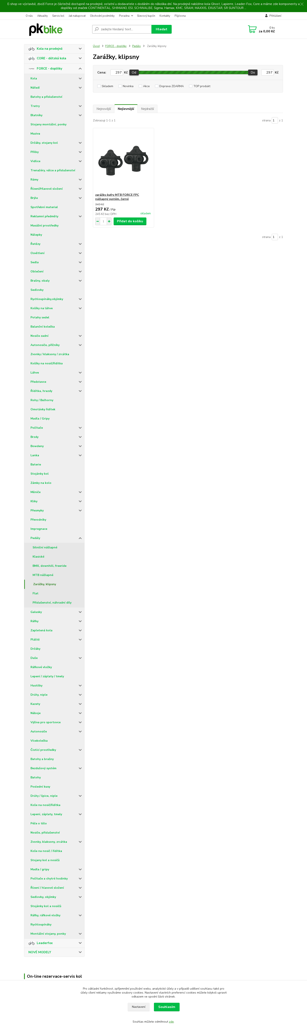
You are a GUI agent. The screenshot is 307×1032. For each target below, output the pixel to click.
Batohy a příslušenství (46, 97)
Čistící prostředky (43, 750)
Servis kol (58, 16)
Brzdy (34, 437)
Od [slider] (134, 72)
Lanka (34, 455)
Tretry (35, 106)
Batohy (35, 777)
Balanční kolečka (42, 327)
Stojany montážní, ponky (48, 124)
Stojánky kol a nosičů (45, 906)
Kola (33, 78)
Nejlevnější (126, 109)
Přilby (34, 152)
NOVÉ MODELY (39, 952)
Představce (38, 382)
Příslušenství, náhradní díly (52, 603)
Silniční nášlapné (45, 547)
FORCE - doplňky (49, 68)
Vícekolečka (39, 741)
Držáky (35, 649)
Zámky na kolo (40, 483)
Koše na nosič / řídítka (46, 851)
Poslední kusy (40, 787)
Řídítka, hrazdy (41, 391)
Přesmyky (37, 510)
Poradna (124, 16)
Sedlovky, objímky (43, 897)
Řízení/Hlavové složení (46, 189)
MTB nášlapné (43, 575)
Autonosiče (38, 731)
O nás (29, 16)
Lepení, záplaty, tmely (46, 814)
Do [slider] (253, 72)
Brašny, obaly (39, 281)
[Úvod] (56, 29)
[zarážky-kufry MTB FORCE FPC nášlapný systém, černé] (123, 160)
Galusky (36, 612)
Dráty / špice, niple (43, 796)
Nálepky (36, 235)
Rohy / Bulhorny (41, 400)
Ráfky (34, 621)
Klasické (38, 557)
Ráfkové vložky (41, 667)
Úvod (96, 46)
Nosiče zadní (39, 336)
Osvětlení (37, 253)
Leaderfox (45, 943)
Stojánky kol (39, 474)
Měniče (35, 492)
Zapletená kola (41, 630)
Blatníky (36, 115)
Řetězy (35, 244)
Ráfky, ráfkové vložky (45, 915)
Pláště (35, 640)
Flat (35, 593)
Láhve (34, 373)
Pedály (35, 538)
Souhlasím (166, 1007)
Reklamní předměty (44, 216)
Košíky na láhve (41, 308)
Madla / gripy (39, 869)
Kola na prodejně (49, 49)
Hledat (161, 29)
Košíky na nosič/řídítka (46, 363)
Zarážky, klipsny (44, 584)
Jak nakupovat (77, 16)
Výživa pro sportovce (45, 722)
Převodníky (38, 520)
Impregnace (38, 529)
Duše (34, 658)
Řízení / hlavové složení (47, 888)
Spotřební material (44, 207)
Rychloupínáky (40, 925)
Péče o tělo (38, 823)
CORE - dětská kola (51, 58)
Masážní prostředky (44, 225)
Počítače (36, 428)
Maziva (35, 134)
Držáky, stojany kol (44, 143)
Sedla (34, 262)
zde (171, 1022)
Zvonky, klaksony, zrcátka (48, 842)
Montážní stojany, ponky (48, 934)
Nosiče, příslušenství (45, 833)
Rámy (34, 180)
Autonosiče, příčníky (45, 345)
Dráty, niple (38, 695)
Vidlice (35, 161)
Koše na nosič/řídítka (45, 805)
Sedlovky (36, 290)
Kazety (35, 704)
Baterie (35, 464)
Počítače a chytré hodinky (49, 879)
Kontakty (165, 16)
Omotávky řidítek (42, 409)
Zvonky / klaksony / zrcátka (49, 354)
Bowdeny (37, 446)
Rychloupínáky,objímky (46, 299)
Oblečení (36, 271)
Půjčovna (180, 16)
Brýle (34, 198)
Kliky (33, 501)
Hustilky (36, 686)
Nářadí (35, 88)
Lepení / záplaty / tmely (47, 676)
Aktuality (42, 16)
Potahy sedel (39, 317)
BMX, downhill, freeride (49, 566)
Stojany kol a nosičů (45, 860)
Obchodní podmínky (102, 16)
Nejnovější (103, 109)
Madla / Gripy (39, 419)
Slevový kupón (146, 16)
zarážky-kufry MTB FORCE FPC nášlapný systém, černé (117, 197)
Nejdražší (147, 109)
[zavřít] (301, 4)
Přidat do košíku (130, 221)
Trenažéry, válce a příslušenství (52, 170)
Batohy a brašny (42, 759)
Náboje (35, 713)
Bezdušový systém (43, 768)
